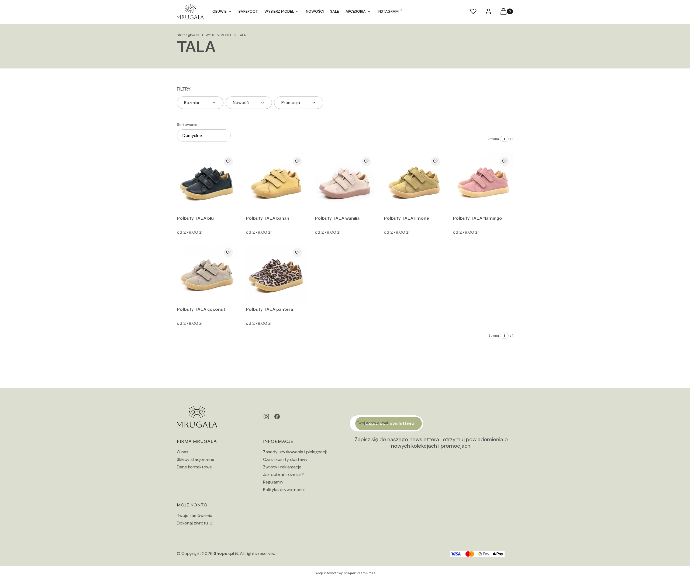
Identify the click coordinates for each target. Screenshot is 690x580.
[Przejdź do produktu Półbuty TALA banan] (276, 183)
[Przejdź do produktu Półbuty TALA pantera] (276, 274)
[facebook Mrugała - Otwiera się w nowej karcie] (277, 416)
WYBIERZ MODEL (219, 35)
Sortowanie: (187, 124)
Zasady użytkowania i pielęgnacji (295, 452)
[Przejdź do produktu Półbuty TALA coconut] (207, 274)
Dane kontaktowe (194, 467)
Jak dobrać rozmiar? (283, 474)
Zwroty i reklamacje (282, 467)
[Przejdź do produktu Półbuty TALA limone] (414, 183)
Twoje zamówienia (194, 515)
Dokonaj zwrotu (193, 523)
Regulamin (273, 482)
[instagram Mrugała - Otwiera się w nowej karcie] (266, 416)
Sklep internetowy (343, 573)
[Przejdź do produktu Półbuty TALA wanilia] (345, 183)
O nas (182, 452)
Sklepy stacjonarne (195, 459)
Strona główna (188, 35)
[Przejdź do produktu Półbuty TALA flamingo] (483, 183)
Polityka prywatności (284, 489)
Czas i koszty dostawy (285, 459)
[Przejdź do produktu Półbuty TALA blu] (207, 183)
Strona (493, 139)
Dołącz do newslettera (389, 423)
